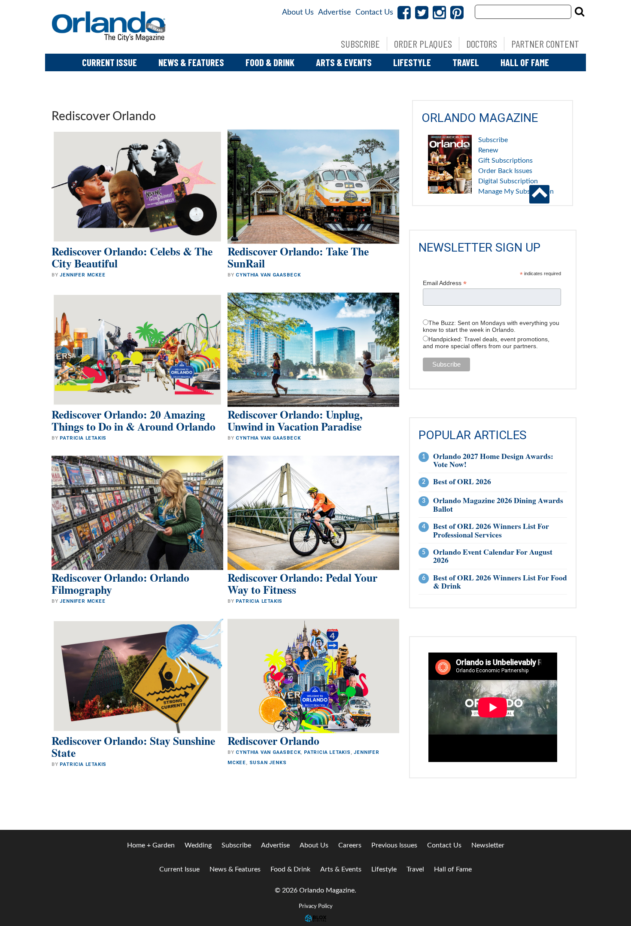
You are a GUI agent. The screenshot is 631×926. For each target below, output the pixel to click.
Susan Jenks (268, 762)
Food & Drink (270, 62)
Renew (488, 150)
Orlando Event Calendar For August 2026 (492, 555)
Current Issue (109, 62)
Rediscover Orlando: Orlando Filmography (120, 583)
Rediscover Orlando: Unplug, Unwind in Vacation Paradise (295, 420)
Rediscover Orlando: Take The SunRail (298, 257)
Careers (349, 845)
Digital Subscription (508, 181)
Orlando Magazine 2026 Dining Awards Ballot (498, 504)
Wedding (198, 845)
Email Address (445, 283)
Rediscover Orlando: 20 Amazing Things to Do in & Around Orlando (133, 420)
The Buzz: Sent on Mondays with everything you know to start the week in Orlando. (491, 326)
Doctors (481, 43)
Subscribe (360, 43)
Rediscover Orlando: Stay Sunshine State (133, 746)
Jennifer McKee (82, 275)
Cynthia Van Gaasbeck (268, 275)
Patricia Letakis (83, 438)
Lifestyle (412, 62)
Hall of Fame (525, 62)
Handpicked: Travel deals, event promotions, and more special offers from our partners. (486, 342)
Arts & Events (344, 62)
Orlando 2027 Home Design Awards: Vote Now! (493, 460)
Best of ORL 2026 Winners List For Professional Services (491, 530)
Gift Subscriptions (505, 160)
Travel (465, 62)
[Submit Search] (579, 11)
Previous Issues (394, 845)
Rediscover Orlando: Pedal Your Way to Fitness (302, 583)
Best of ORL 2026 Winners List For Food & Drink (500, 581)
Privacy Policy (316, 906)
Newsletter (487, 845)
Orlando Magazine (109, 27)
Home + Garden (151, 845)
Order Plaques (423, 43)
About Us (298, 12)
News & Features (191, 62)
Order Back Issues (505, 170)
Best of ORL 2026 (462, 481)
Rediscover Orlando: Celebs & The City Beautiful (132, 257)
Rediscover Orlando (273, 740)
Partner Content (545, 43)
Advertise (334, 12)
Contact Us (374, 12)
